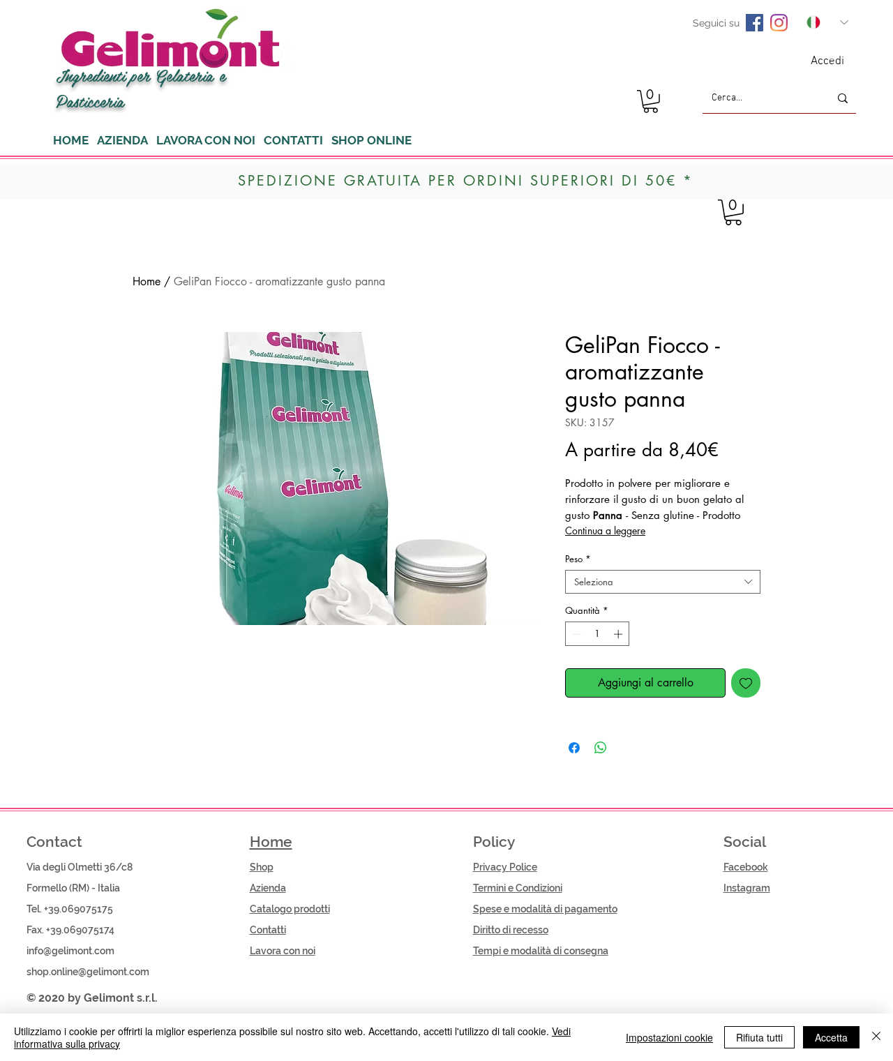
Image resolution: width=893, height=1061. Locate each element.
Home (146, 281)
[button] (650, 101)
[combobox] (662, 582)
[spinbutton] (597, 634)
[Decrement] (575, 634)
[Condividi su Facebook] (574, 747)
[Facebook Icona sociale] (754, 22)
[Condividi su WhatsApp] (600, 747)
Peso (578, 558)
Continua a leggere (605, 530)
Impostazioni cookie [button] (669, 1037)
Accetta (831, 1037)
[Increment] (619, 634)
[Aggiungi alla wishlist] (745, 683)
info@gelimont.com (70, 950)
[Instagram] (779, 22)
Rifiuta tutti (759, 1037)
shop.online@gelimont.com (88, 971)
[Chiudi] (876, 1037)
